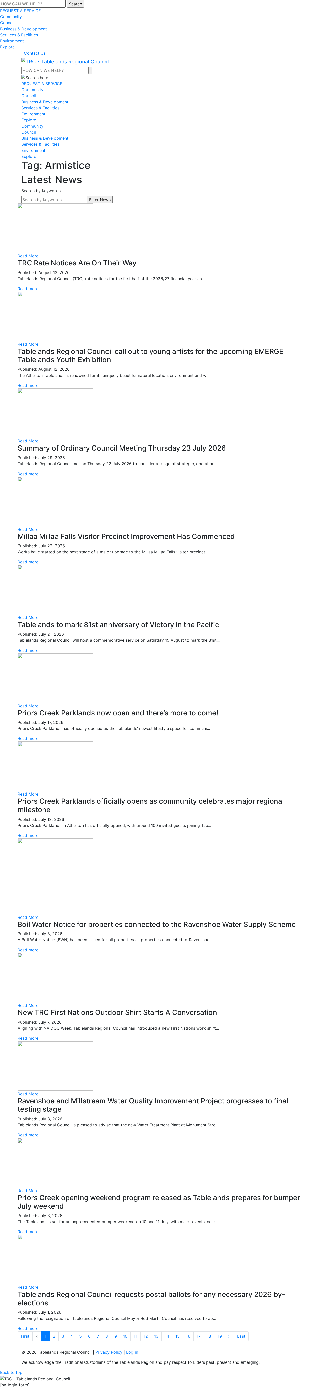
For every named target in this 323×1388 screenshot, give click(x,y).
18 (209, 1336)
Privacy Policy (108, 1352)
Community (11, 16)
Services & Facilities (19, 34)
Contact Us (35, 53)
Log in (132, 1352)
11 (135, 1336)
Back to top (11, 1372)
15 (177, 1336)
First (25, 1336)
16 (188, 1336)
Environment (12, 40)
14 (167, 1336)
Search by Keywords (41, 190)
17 (199, 1336)
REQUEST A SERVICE (20, 10)
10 (125, 1336)
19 (220, 1336)
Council (7, 22)
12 (146, 1336)
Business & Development (23, 28)
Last (241, 1336)
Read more (28, 288)
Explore (7, 46)
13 (156, 1336)
